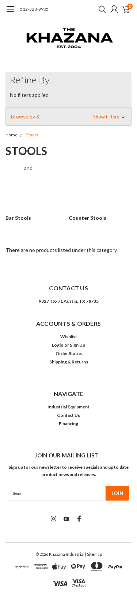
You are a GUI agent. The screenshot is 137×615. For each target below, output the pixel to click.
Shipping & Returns (68, 362)
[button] (68, 116)
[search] (100, 9)
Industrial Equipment (68, 407)
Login (57, 345)
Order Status (69, 353)
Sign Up (77, 345)
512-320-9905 (34, 9)
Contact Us (68, 415)
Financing (68, 423)
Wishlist (68, 336)
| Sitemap (93, 554)
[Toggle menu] (10, 13)
